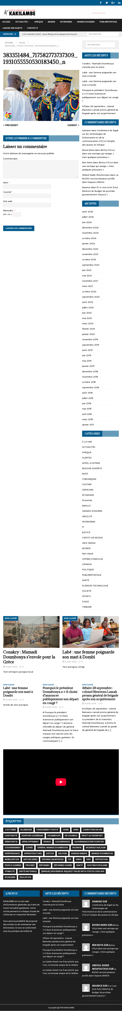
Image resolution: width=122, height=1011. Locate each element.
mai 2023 (87, 275)
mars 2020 (87, 323)
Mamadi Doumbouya (102, 853)
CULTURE (87, 484)
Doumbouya (53, 835)
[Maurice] (86, 990)
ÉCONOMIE (88, 495)
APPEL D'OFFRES (91, 463)
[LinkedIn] (119, 3)
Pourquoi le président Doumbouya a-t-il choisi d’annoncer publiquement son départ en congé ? (100, 95)
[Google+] (113, 3)
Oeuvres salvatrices (53, 859)
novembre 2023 (90, 254)
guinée (29, 847)
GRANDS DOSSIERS (86, 21)
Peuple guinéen (13, 865)
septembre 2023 (90, 265)
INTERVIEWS (66, 21)
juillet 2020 (88, 307)
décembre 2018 (90, 371)
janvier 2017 (88, 424)
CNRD (75, 829)
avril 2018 (87, 414)
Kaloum (62, 853)
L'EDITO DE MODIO (92, 537)
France (47, 841)
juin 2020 (87, 313)
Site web (7, 201)
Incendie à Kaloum (95, 847)
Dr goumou (71, 835)
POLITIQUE (88, 569)
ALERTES (87, 457)
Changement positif (47, 829)
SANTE (85, 580)
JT (83, 527)
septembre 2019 (90, 345)
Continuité (11, 835)
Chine (66, 829)
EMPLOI (86, 505)
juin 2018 (86, 403)
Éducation (25, 877)
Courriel (7, 192)
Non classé (87, 553)
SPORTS (86, 596)
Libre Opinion (89, 543)
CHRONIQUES (89, 479)
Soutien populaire (97, 865)
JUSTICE (86, 532)
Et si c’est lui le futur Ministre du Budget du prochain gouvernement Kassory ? (100, 191)
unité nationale (28, 871)
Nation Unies (30, 859)
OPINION (87, 564)
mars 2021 (87, 286)
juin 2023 (86, 270)
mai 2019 (87, 361)
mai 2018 (87, 408)
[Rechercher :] (103, 34)
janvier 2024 (88, 243)
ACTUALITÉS (21, 21)
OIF (69, 859)
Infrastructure (33, 853)
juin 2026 (87, 222)
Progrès (30, 865)
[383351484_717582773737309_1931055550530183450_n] (41, 119)
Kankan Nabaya (79, 853)
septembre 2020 (91, 297)
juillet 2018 (87, 398)
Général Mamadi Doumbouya (52, 847)
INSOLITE (87, 516)
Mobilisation (12, 859)
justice (50, 853)
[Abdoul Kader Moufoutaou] (86, 969)
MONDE (51, 21)
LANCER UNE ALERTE (12, 28)
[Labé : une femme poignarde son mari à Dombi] (90, 632)
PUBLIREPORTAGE (108, 21)
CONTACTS (32, 28)
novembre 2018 (90, 376)
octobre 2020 (89, 291)
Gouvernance (62, 841)
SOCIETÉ (86, 591)
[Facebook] (100, 3)
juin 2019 (86, 355)
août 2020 (87, 302)
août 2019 (87, 350)
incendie (76, 847)
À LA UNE (87, 441)
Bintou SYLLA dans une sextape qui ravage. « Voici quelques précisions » (98, 153)
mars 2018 (87, 419)
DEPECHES (87, 489)
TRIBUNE (87, 607)
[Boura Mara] (86, 929)
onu (88, 859)
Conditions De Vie (92, 829)
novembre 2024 (90, 233)
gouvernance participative (89, 841)
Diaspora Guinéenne (32, 835)
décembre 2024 (90, 227)
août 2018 (87, 392)
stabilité (10, 871)
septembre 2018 (90, 387)
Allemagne (26, 829)
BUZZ (85, 473)
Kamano (86, 130)
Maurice (86, 187)
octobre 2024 (89, 238)
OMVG (79, 859)
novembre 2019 (90, 339)
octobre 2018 (89, 382)
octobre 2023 (89, 259)
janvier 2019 (88, 366)
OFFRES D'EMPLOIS (92, 559)
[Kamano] (86, 905)
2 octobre (10, 829)
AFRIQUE (38, 21)
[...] (60, 741)
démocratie (11, 841)
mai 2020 (87, 318)
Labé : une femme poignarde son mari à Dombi (88, 654)
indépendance (12, 853)
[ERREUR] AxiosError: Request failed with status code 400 (72, 871)
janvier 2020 (88, 334)
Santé (79, 865)
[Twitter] (107, 3)
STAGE (85, 601)
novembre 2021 (90, 281)
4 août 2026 (11, 666)
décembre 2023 (90, 249)
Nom (6, 182)
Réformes (44, 865)
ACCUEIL (6, 21)
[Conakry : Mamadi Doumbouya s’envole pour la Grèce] (31, 632)
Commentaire (10, 158)
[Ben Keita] (86, 949)
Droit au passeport (92, 835)
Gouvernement (13, 847)
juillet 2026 (88, 217)
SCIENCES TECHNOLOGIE (95, 585)
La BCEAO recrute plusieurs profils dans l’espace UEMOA (100, 178)
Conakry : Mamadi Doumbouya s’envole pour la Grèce (98, 65)
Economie (87, 500)
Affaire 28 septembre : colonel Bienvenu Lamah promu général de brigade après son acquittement (100, 110)
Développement (30, 841)
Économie (10, 877)
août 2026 (87, 211)
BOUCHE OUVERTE (92, 468)
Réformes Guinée (63, 865)
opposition (101, 859)
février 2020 (88, 328)
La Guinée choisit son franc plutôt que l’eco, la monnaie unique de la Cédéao (60, 963)
